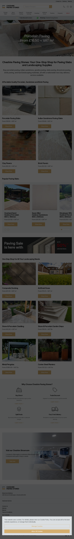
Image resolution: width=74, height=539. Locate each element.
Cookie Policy (44, 520)
